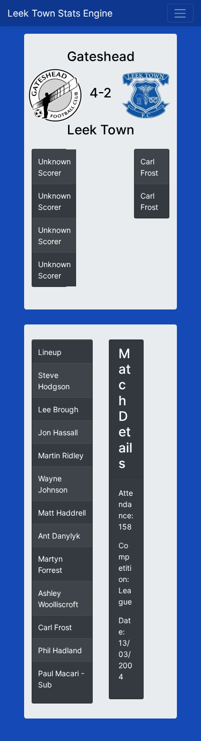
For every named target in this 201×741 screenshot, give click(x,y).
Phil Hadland (60, 650)
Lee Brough (58, 409)
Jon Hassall (58, 432)
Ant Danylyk (59, 535)
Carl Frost (55, 627)
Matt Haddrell (62, 512)
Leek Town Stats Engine (61, 13)
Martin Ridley (61, 455)
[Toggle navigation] (180, 13)
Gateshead (101, 56)
